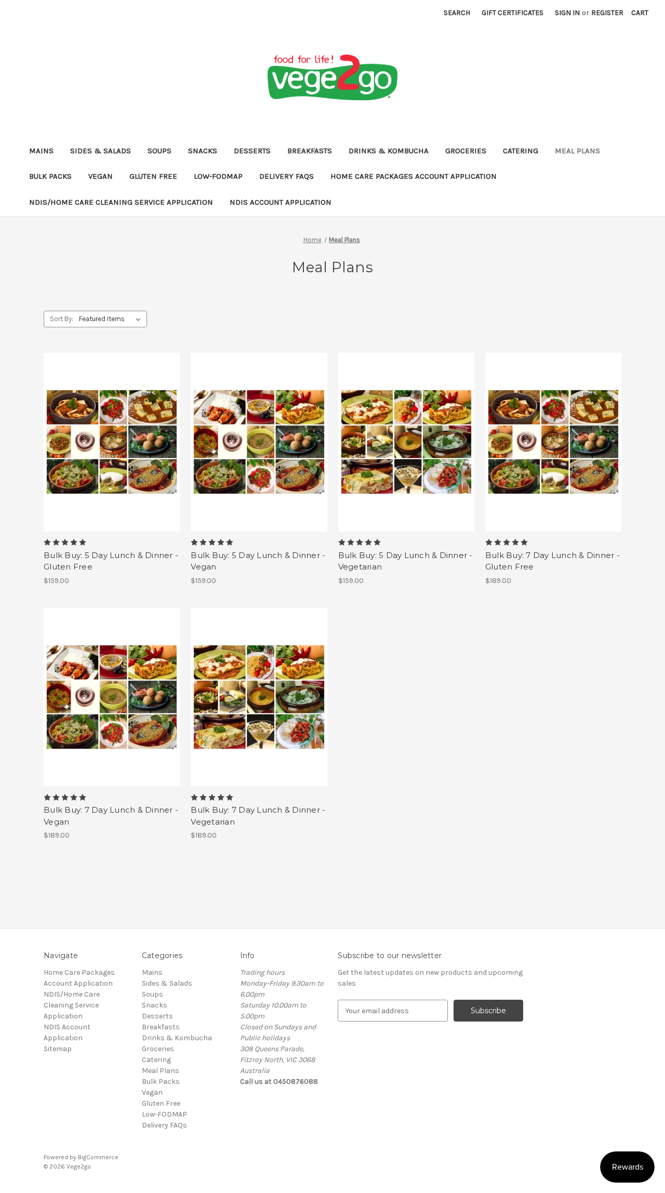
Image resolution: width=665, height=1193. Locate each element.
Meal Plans (577, 150)
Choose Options (111, 451)
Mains (41, 150)
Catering (520, 150)
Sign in (567, 12)
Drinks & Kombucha (389, 150)
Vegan (100, 176)
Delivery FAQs (286, 176)
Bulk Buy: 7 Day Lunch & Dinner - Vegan (111, 816)
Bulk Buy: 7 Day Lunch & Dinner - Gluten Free (552, 561)
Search (457, 12)
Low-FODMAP (218, 176)
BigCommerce (98, 1157)
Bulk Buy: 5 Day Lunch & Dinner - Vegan (258, 561)
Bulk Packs (50, 176)
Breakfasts (309, 150)
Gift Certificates (512, 12)
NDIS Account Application (280, 202)
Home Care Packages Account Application (413, 176)
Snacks (202, 150)
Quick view (103, 433)
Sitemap (58, 1048)
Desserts (252, 150)
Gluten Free (153, 176)
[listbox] (112, 319)
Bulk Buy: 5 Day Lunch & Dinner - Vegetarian (405, 561)
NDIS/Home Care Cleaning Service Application (121, 202)
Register (607, 12)
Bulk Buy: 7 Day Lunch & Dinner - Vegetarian (258, 816)
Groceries (465, 150)
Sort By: (61, 319)
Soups (159, 150)
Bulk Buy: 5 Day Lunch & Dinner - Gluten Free (111, 561)
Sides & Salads (100, 150)
